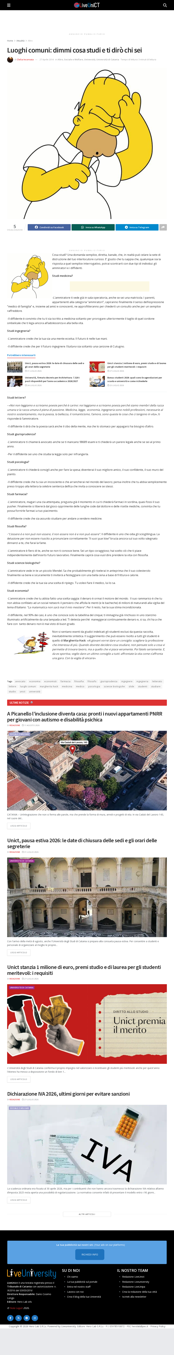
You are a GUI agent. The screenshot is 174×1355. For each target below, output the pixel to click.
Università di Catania (107, 59)
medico (80, 686)
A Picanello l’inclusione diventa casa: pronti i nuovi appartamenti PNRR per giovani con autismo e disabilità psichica (84, 716)
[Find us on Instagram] (35, 1318)
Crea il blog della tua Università (84, 1296)
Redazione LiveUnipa (133, 1286)
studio (12, 691)
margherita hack (49, 686)
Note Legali (16, 1308)
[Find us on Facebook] (10, 1318)
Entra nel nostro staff (78, 1286)
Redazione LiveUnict (133, 1276)
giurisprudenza (108, 681)
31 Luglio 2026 (34, 371)
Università (89, 59)
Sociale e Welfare (73, 59)
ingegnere (127, 681)
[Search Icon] (165, 5)
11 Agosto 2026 (31, 725)
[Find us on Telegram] (26, 1318)
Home (10, 40)
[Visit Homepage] (86, 5)
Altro (30, 40)
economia (34, 681)
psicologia (94, 686)
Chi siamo (72, 1276)
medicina (67, 686)
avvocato (20, 681)
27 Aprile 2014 (47, 59)
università (34, 691)
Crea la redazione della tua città (139, 1291)
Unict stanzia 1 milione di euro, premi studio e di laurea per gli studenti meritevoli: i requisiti (84, 970)
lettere (12, 686)
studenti (142, 686)
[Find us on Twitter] (18, 1318)
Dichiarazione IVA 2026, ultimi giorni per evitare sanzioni (68, 1093)
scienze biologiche (114, 686)
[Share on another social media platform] (163, 227)
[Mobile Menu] (8, 5)
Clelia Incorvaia (25, 59)
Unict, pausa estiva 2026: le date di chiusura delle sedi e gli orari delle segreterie (82, 843)
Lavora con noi (75, 1291)
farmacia (66, 681)
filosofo (92, 681)
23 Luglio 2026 (116, 385)
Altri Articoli (87, 1214)
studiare (156, 686)
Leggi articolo (20, 825)
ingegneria (142, 681)
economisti (50, 681)
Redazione (15, 725)
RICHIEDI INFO (90, 1254)
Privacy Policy (157, 1326)
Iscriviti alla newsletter (134, 1296)
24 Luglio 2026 (34, 385)
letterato (157, 681)
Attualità (20, 40)
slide (131, 686)
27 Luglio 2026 (116, 371)
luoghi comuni (28, 686)
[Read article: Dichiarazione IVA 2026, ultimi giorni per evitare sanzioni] (87, 1144)
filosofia (79, 681)
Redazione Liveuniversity (135, 1281)
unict (22, 691)
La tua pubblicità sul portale (82, 1281)
